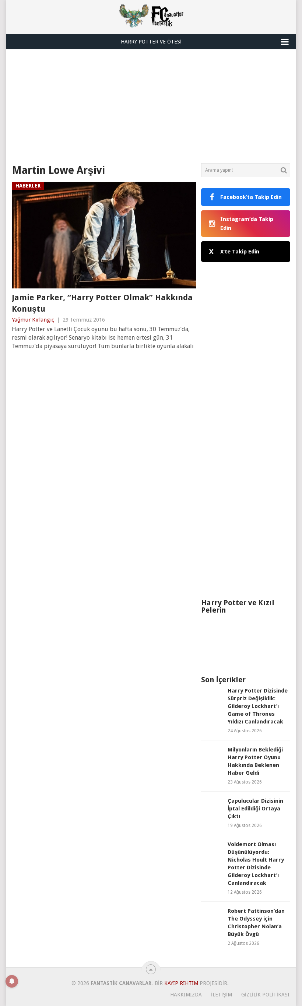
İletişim (221, 995)
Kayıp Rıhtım (181, 983)
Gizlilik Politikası (265, 995)
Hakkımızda (186, 995)
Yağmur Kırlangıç (33, 319)
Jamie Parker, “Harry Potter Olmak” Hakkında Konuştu (102, 303)
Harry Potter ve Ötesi (151, 42)
